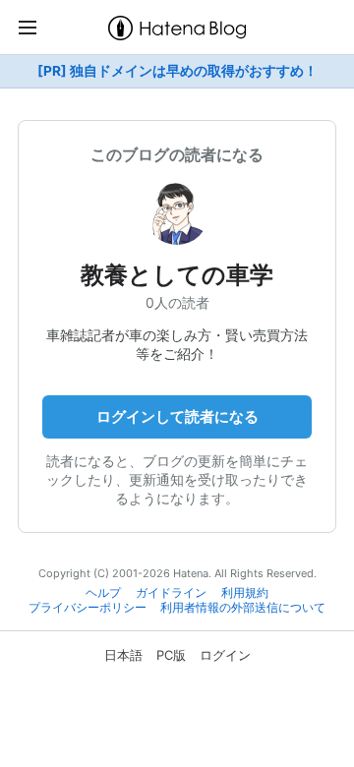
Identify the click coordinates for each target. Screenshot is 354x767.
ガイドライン (171, 593)
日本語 (123, 655)
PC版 (171, 655)
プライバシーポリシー (88, 608)
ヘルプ (103, 593)
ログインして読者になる (177, 416)
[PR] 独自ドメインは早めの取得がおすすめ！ (177, 71)
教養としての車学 (177, 275)
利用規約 (244, 593)
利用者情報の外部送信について (242, 608)
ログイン (225, 655)
